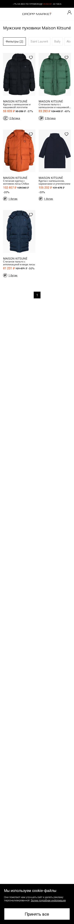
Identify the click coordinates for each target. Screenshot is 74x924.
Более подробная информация (48, 900)
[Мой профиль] (69, 12)
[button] (37, 904)
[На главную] (37, 14)
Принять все (37, 914)
